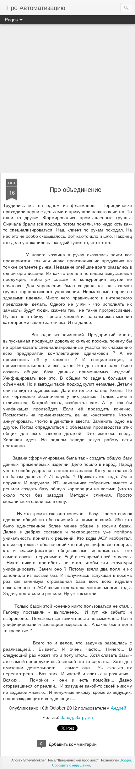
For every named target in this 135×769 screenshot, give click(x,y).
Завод (67, 717)
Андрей (118, 708)
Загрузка (84, 717)
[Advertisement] (67, 98)
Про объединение (75, 189)
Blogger (125, 759)
